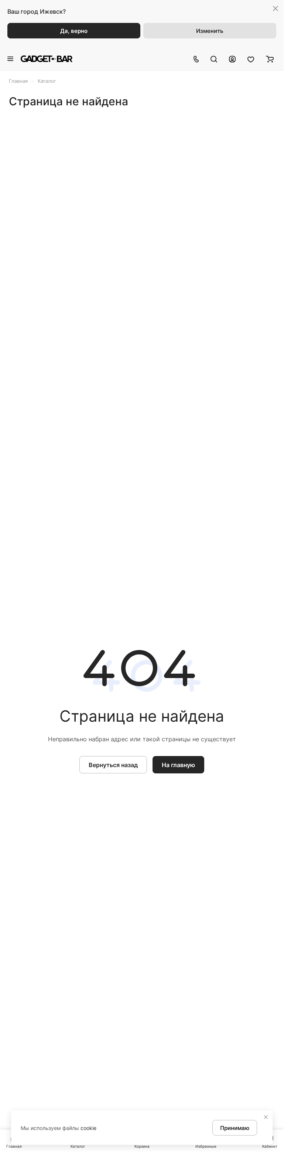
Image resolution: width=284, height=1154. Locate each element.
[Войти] (232, 58)
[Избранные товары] (250, 58)
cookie (88, 1128)
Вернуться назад (113, 765)
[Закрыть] (266, 1117)
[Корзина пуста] (270, 58)
